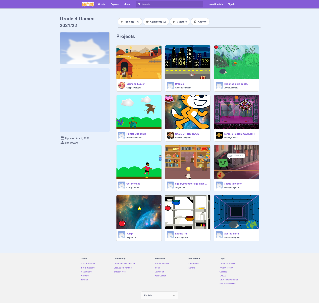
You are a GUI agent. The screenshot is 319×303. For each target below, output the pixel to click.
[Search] (139, 4)
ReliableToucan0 (134, 137)
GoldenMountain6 (183, 87)
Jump (129, 233)
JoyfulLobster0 (231, 87)
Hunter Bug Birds (136, 133)
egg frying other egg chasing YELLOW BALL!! (191, 183)
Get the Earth (231, 233)
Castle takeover (233, 183)
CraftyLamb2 (132, 187)
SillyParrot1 (132, 237)
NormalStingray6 (232, 237)
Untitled (179, 83)
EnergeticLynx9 (231, 187)
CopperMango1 (133, 87)
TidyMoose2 (181, 187)
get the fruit (181, 233)
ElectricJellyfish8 (183, 137)
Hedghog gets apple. (236, 83)
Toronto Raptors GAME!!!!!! (239, 133)
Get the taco (133, 183)
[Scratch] (88, 4)
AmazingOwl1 (181, 237)
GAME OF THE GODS (187, 133)
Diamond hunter (135, 83)
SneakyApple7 (231, 137)
